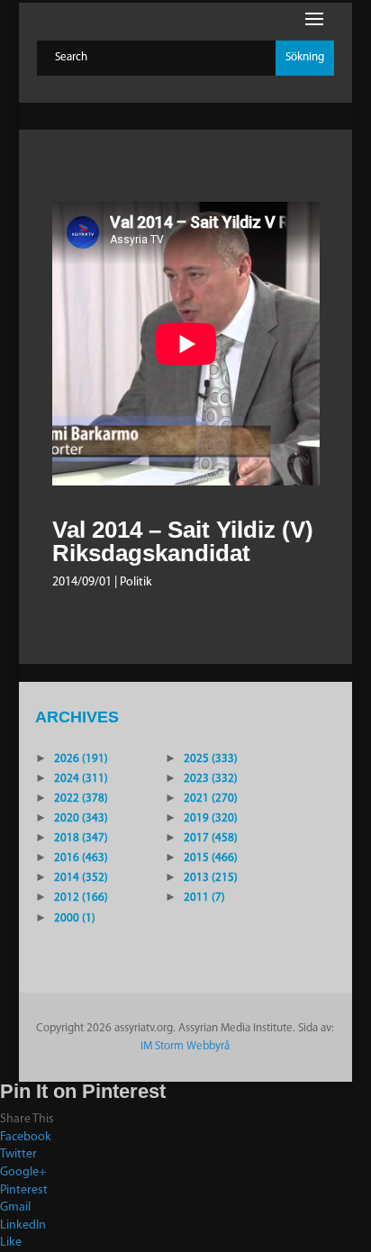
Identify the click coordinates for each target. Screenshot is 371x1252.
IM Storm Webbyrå (185, 1046)
